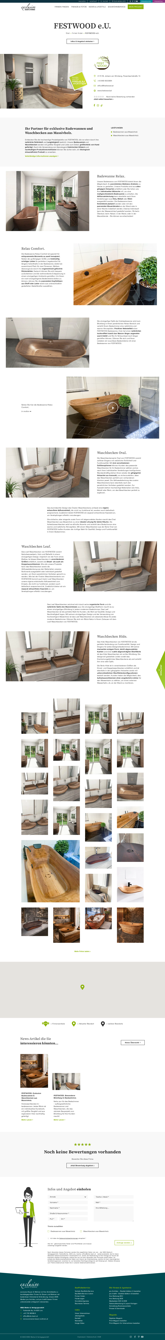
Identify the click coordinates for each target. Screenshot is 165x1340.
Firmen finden (62, 7)
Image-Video (79, 1323)
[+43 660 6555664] (95, 81)
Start (68, 33)
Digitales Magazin (115, 1318)
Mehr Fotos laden (82, 951)
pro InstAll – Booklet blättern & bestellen (124, 1293)
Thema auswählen (55, 1226)
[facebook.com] (94, 105)
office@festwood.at (105, 86)
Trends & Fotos (79, 7)
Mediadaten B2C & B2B (118, 1301)
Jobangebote (80, 1316)
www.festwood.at (104, 91)
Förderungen (80, 1298)
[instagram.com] (98, 105)
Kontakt (77, 1318)
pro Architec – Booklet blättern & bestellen (125, 1291)
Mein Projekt (135, 7)
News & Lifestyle (97, 7)
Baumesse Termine (82, 1303)
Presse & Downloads (117, 1308)
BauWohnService (116, 7)
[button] (42, 156)
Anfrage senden (123, 1243)
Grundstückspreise (82, 1301)
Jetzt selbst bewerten (103, 99)
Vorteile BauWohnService (84, 1291)
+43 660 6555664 (104, 81)
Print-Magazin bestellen (118, 1321)
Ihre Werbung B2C (116, 1296)
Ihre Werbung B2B (116, 1298)
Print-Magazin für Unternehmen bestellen (124, 1323)
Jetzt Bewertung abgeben (82, 1165)
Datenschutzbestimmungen (68, 1238)
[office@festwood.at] (95, 86)
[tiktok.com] (102, 105)
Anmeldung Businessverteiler (120, 1306)
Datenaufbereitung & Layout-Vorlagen (123, 1303)
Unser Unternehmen (82, 1313)
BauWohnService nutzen (84, 1293)
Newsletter (79, 1321)
